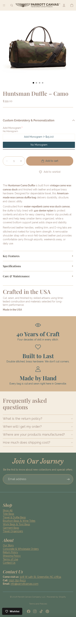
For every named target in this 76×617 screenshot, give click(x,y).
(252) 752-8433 (17, 580)
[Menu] (4, 5)
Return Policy (10, 552)
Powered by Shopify (56, 597)
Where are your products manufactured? (34, 434)
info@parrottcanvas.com (24, 583)
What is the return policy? (22, 418)
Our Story (8, 545)
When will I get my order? (22, 426)
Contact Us (9, 562)
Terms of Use (10, 559)
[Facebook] (29, 611)
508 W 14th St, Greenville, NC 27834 (40, 576)
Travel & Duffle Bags (14, 517)
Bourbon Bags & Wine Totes (19, 520)
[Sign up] (68, 479)
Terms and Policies (38, 603)
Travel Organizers (13, 531)
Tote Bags (8, 513)
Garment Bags (11, 527)
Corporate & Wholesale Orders (21, 548)
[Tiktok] (41, 611)
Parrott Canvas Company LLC (32, 597)
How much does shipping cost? (26, 442)
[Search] (12, 5)
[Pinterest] (47, 611)
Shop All (8, 510)
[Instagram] (35, 611)
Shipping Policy (12, 555)
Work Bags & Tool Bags (16, 524)
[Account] (64, 5)
